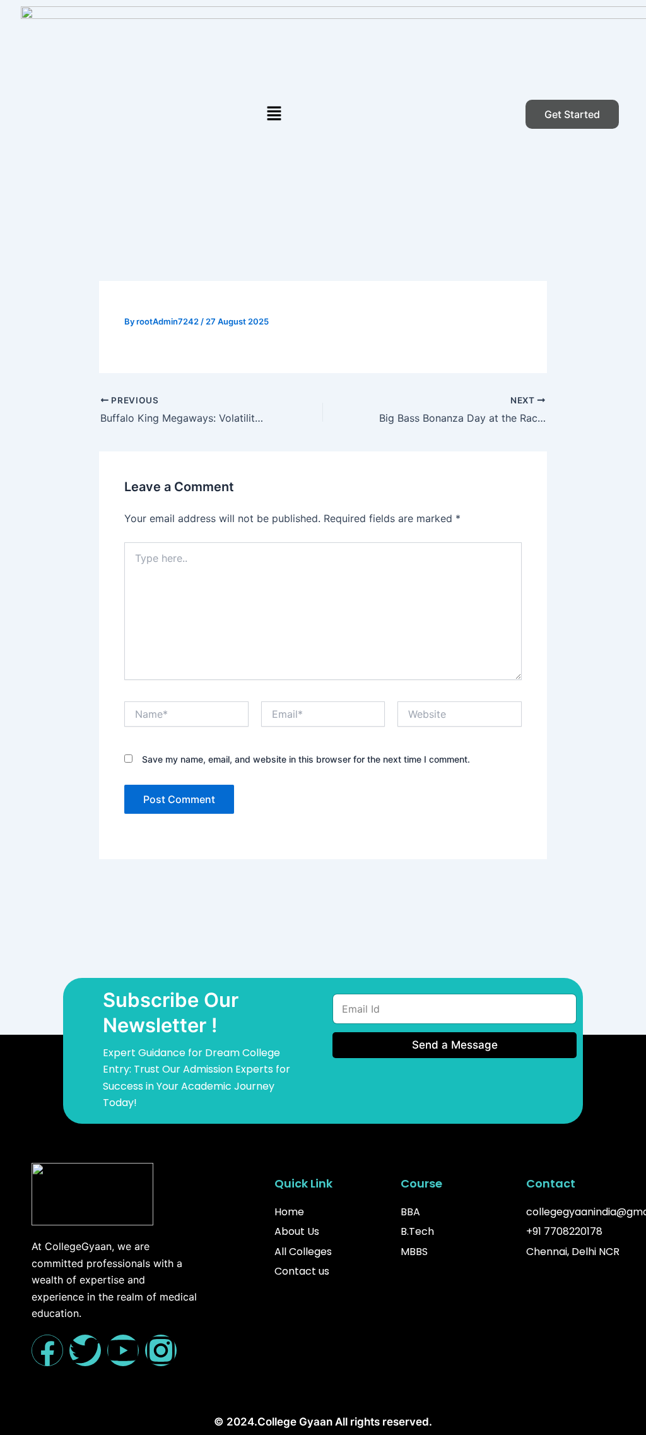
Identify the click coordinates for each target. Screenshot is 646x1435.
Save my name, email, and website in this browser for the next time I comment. (306, 759)
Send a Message (454, 1045)
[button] (273, 114)
